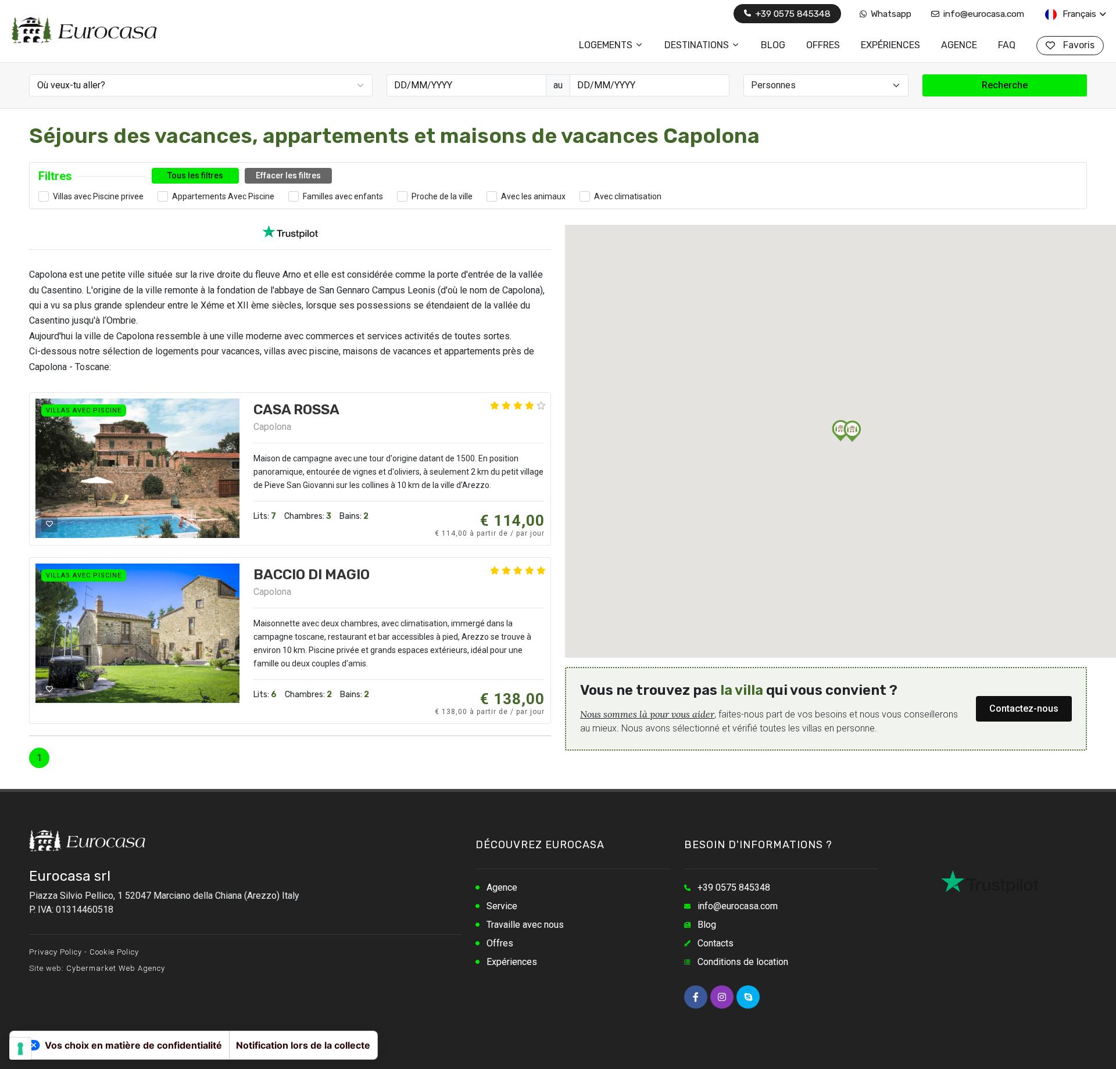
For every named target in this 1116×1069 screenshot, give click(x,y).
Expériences (512, 961)
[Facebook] (695, 997)
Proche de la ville (442, 196)
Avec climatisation (627, 196)
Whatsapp (889, 13)
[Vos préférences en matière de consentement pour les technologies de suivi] (20, 1049)
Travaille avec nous (525, 924)
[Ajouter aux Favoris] (49, 524)
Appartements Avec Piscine (223, 196)
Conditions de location (743, 961)
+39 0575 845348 (792, 13)
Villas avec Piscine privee (98, 196)
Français (1078, 13)
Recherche (1005, 85)
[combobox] (201, 85)
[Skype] (748, 997)
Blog (707, 924)
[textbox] (202, 85)
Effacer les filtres (288, 175)
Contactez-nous (1023, 708)
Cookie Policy (114, 952)
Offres (500, 943)
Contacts (716, 943)
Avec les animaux (533, 196)
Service (502, 906)
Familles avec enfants (343, 196)
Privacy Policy (55, 952)
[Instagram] (722, 997)
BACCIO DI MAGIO (311, 574)
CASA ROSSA (296, 409)
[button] (852, 431)
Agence (502, 887)
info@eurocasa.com (982, 13)
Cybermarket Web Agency (115, 968)
